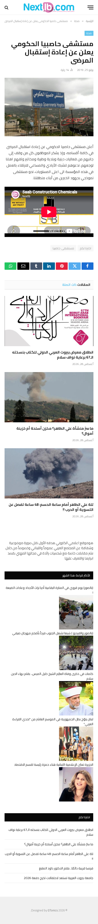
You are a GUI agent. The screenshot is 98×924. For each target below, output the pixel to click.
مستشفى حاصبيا (63, 248)
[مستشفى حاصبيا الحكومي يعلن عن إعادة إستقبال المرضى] (49, 107)
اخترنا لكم (85, 248)
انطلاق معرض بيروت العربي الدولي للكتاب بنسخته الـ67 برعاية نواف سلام (52, 355)
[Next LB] (49, 7)
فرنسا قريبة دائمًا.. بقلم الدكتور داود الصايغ (66, 868)
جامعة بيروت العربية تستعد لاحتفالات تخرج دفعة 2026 (58, 878)
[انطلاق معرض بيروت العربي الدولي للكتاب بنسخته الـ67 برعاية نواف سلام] (49, 321)
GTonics (53, 910)
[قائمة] (90, 7)
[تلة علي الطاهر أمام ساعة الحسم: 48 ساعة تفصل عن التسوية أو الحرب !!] (49, 473)
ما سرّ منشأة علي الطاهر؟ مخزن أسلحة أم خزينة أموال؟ (54, 431)
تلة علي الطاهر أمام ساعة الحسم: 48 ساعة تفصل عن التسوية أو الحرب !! (51, 507)
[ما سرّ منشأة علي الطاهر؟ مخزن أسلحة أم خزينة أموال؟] (49, 397)
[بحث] (7, 7)
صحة (89, 33)
